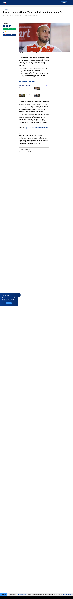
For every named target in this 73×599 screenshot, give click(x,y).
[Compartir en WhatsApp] (9, 26)
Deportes (60, 6)
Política (15, 6)
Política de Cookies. (8, 300)
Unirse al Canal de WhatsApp (10, 28)
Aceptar (9, 303)
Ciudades (52, 6)
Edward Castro (7, 17)
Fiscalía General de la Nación (57, 594)
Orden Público (6, 6)
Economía (34, 6)
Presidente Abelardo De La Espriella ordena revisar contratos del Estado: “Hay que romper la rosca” (32, 594)
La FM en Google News (11, 31)
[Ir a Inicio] (4, 2)
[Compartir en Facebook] (4, 26)
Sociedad (68, 6)
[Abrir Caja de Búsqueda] (70, 2)
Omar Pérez (21, 151)
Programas (64, 2)
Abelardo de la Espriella (11, 594)
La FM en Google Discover (10, 34)
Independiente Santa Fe (29, 151)
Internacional (43, 6)
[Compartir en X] (7, 26)
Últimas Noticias (3, 594)
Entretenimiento (24, 6)
